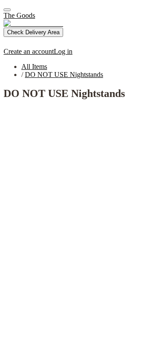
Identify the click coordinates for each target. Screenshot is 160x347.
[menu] (7, 9)
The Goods (19, 15)
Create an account (29, 51)
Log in (63, 51)
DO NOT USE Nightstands (64, 74)
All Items (34, 66)
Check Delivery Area (33, 32)
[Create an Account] (8, 43)
